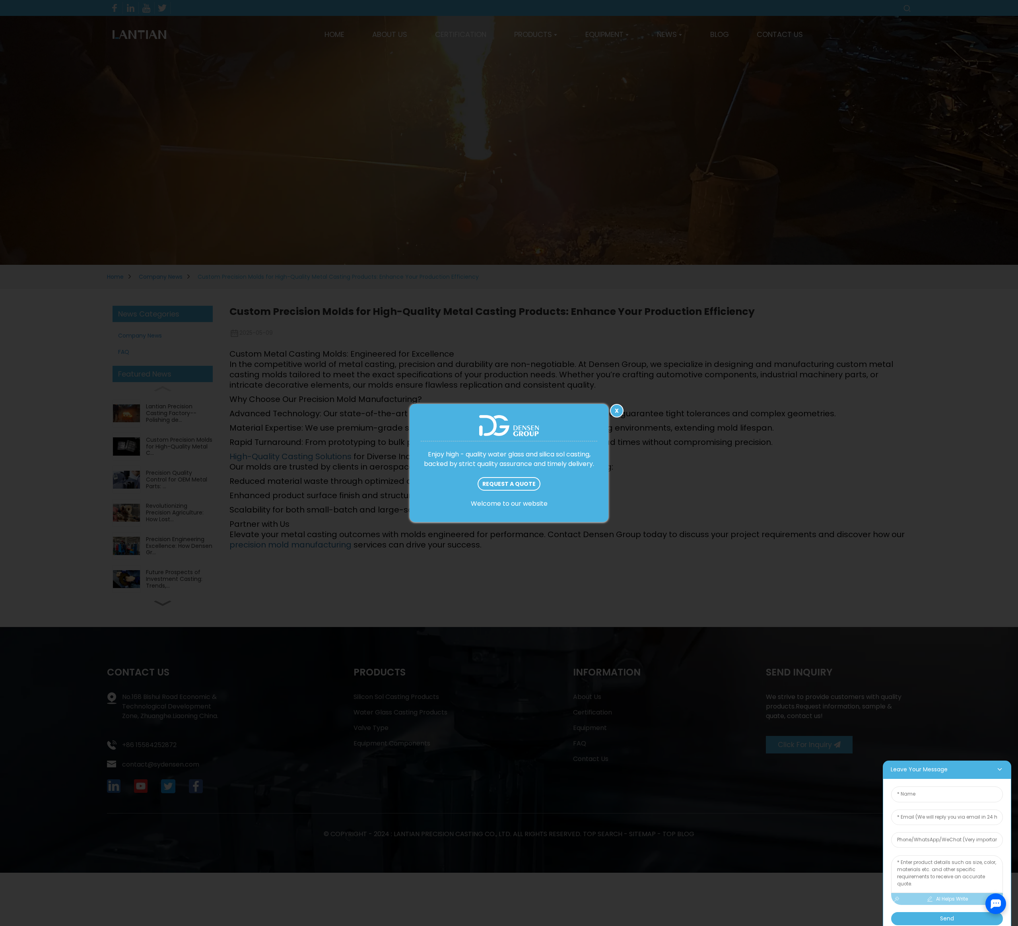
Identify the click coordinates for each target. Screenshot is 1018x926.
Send (947, 918)
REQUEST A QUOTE (509, 484)
